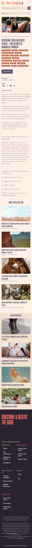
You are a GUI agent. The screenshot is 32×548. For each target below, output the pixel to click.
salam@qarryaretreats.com (9, 195)
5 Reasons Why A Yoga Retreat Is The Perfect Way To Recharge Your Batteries (15, 362)
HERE (6, 171)
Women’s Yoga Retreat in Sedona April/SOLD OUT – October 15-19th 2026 (14, 251)
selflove (5, 63)
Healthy (5, 55)
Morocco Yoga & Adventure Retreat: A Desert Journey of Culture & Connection (16, 225)
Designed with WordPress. (11, 545)
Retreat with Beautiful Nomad (9, 406)
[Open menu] (29, 3)
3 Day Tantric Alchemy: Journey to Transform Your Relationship (15, 277)
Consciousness (8, 53)
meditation (6, 58)
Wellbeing (6, 65)
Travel (13, 63)
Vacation (21, 63)
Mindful (15, 58)
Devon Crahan (5, 139)
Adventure (6, 50)
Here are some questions (11, 533)
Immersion (14, 55)
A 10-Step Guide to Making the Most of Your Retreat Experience (15, 338)
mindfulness (7, 60)
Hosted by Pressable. (22, 545)
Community (23, 50)
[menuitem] (16, 217)
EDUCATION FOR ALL (15, 125)
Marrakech (24, 55)
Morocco (17, 60)
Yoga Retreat (23, 65)
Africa (14, 50)
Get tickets (7, 71)
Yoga (14, 65)
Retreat (25, 60)
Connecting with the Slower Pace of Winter (13, 385)
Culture (18, 53)
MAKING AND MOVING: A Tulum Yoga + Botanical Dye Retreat (14, 303)
